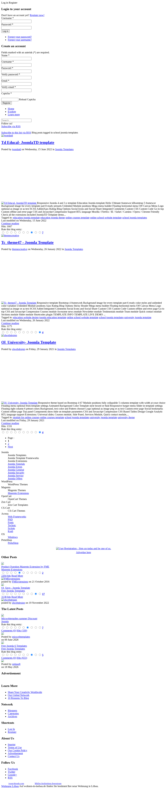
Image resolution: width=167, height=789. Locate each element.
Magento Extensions (11, 569)
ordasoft (16, 664)
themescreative (19, 249)
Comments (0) (8, 630)
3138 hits (6, 597)
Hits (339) (22, 630)
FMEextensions (20, 581)
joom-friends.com (16, 783)
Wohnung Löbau (10, 786)
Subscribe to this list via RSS (16, 132)
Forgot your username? (20, 39)
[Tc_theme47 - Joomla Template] (19, 302)
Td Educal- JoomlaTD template (27, 142)
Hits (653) (22, 657)
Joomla (5, 621)
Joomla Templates (64, 149)
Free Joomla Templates (13, 590)
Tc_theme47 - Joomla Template (27, 242)
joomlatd (16, 149)
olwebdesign (18, 349)
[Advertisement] (83, 176)
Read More (17, 575)
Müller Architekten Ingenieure (48, 783)
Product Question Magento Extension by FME (25, 566)
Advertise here (83, 552)
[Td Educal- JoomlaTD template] (19, 203)
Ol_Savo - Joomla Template (15, 587)
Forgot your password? (20, 36)
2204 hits (6, 575)
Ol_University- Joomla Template (28, 342)
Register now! (37, 15)
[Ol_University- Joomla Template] (19, 402)
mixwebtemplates (21, 636)
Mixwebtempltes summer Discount (19, 618)
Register (6, 103)
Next (10, 446)
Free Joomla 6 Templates (14, 645)
